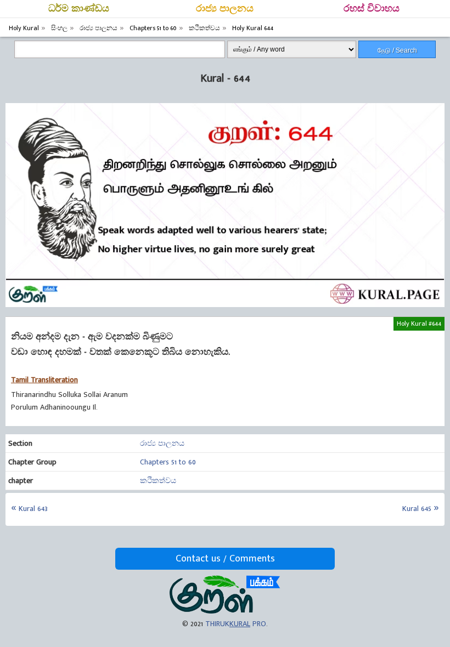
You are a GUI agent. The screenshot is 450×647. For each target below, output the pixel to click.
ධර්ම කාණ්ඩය (78, 9)
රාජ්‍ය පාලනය (225, 9)
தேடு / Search (397, 50)
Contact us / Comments (225, 558)
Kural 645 (416, 508)
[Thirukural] (225, 611)
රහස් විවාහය (372, 9)
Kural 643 (33, 508)
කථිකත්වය (158, 480)
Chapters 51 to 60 (168, 462)
